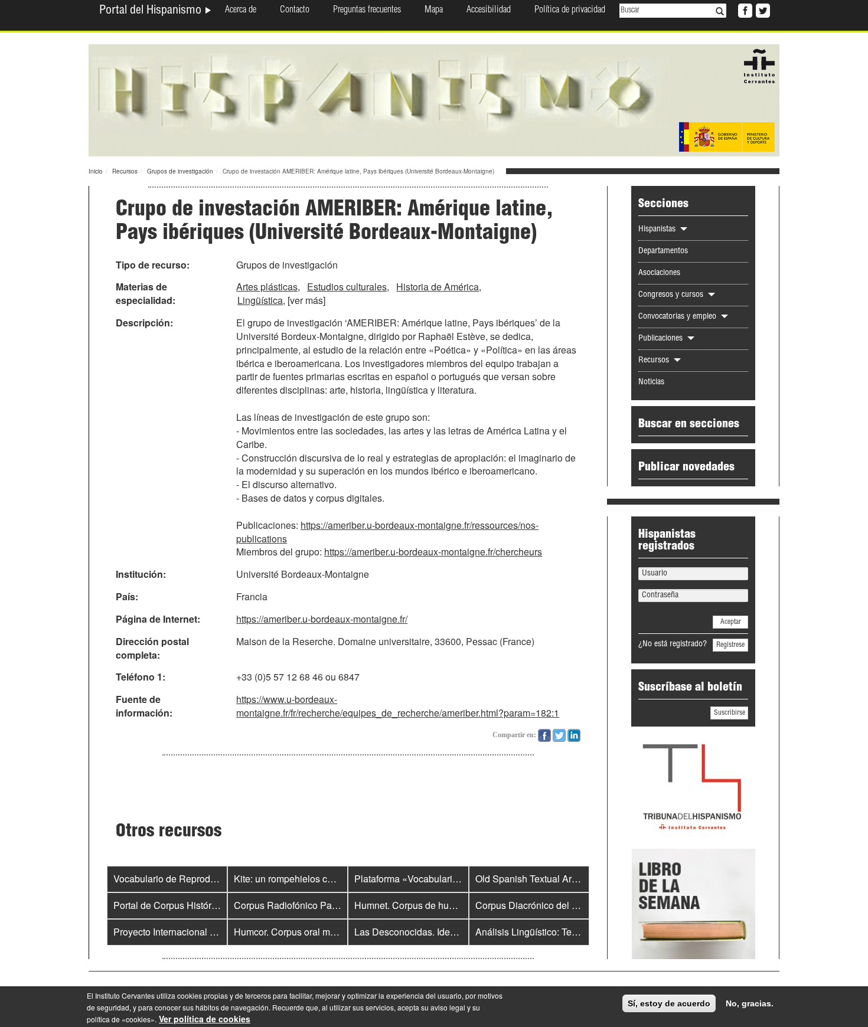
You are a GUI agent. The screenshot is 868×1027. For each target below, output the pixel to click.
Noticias (651, 382)
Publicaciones (661, 339)
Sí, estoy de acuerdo (669, 1003)
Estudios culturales (347, 286)
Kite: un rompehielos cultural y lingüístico (319, 878)
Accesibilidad (488, 10)
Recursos (125, 171)
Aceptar (730, 622)
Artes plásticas (267, 286)
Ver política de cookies (204, 1019)
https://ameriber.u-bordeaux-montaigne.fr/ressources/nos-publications (387, 531)
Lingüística (260, 300)
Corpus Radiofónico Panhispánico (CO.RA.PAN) (336, 905)
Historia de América (437, 286)
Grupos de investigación (180, 171)
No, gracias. (750, 1003)
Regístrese (730, 645)
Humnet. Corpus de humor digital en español (447, 905)
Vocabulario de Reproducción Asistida (193, 878)
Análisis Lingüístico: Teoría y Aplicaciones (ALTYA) (581, 931)
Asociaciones (659, 273)
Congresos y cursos (672, 295)
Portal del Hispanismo (151, 11)
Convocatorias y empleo (678, 317)
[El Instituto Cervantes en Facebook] (744, 9)
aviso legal (447, 1007)
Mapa (434, 10)
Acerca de (240, 10)
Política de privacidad (569, 10)
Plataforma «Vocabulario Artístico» (426, 878)
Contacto (294, 10)
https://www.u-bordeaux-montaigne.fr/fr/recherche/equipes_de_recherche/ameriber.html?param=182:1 (397, 705)
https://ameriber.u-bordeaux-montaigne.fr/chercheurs (433, 551)
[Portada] (434, 99)
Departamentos (663, 251)
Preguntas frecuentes (367, 10)
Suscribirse (729, 713)
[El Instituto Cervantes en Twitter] (762, 9)
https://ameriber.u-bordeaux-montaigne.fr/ (321, 619)
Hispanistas (658, 229)
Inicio (96, 171)
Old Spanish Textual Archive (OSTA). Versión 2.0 (577, 878)
